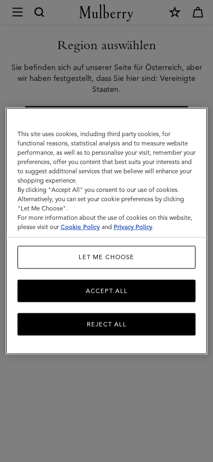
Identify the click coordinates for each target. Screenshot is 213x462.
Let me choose (106, 257)
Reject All (107, 324)
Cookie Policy (80, 227)
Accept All (107, 290)
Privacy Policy (133, 227)
